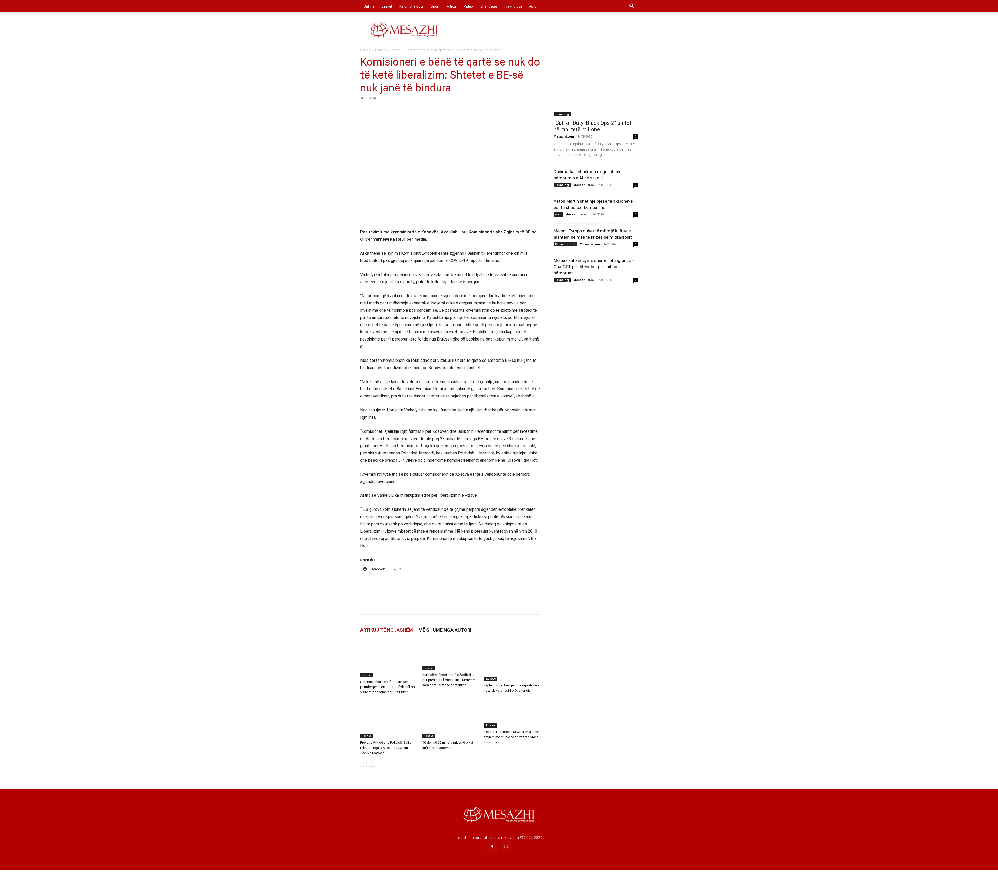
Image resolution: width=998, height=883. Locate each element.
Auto (532, 6)
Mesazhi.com (564, 136)
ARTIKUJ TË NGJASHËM (386, 630)
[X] (377, 110)
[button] (631, 6)
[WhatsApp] (401, 110)
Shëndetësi (489, 6)
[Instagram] (506, 846)
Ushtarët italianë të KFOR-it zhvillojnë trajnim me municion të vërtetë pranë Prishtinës (511, 737)
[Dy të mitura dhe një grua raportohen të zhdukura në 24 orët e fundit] (512, 661)
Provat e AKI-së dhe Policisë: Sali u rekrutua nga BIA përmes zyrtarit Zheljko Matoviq (385, 748)
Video (468, 6)
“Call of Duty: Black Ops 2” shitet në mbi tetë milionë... (592, 126)
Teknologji (514, 6)
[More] (413, 110)
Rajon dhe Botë (411, 6)
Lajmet (387, 6)
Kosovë (395, 50)
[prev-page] (363, 763)
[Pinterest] (389, 110)
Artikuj (452, 6)
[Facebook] (365, 110)
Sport (435, 6)
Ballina (369, 6)
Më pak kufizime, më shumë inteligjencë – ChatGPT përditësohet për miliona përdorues (594, 267)
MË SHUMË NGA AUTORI (444, 630)
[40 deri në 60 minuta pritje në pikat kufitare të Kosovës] (450, 718)
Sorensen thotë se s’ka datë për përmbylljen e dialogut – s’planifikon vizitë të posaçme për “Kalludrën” (387, 687)
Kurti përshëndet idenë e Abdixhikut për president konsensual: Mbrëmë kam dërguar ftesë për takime (449, 680)
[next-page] (372, 763)
